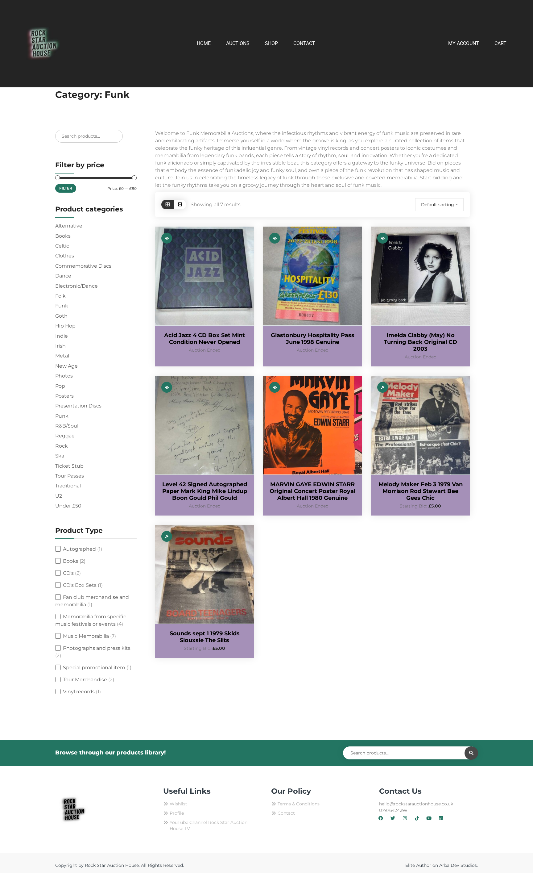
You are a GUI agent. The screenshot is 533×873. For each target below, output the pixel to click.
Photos (64, 376)
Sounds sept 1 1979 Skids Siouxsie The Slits (205, 637)
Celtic (62, 246)
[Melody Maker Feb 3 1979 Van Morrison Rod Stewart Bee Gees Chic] (420, 425)
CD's (68, 573)
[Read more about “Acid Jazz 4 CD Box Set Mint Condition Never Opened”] (166, 238)
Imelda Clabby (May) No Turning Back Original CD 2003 (420, 342)
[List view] (180, 204)
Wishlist (178, 804)
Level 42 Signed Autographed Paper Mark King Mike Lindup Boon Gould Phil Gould (204, 491)
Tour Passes (69, 476)
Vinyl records (79, 692)
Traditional (68, 486)
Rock (61, 446)
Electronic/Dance (76, 286)
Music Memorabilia (86, 636)
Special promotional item (94, 667)
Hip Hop (65, 326)
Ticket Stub (69, 466)
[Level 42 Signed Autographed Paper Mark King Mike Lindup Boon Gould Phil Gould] (204, 425)
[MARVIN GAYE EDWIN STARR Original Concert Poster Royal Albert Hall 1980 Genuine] (312, 425)
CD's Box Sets (80, 585)
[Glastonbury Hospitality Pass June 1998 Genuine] (312, 276)
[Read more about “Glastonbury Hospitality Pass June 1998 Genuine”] (274, 238)
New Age (66, 366)
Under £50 (68, 506)
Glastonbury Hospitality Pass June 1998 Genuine (312, 338)
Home (204, 43)
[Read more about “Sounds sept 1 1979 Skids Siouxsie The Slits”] (166, 536)
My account (463, 43)
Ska (59, 456)
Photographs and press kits (96, 648)
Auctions (238, 43)
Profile (177, 813)
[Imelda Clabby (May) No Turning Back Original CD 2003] (420, 276)
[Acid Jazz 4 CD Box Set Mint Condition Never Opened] (204, 276)
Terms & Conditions (299, 804)
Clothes (64, 256)
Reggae (65, 436)
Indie (61, 336)
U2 (58, 496)
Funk (61, 306)
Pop (60, 386)
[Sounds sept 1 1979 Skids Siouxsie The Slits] (204, 574)
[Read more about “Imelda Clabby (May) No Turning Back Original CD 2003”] (382, 238)
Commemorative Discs (83, 266)
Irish (60, 346)
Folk (60, 296)
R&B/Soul (66, 426)
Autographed (79, 549)
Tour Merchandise (85, 680)
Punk (61, 416)
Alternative (68, 226)
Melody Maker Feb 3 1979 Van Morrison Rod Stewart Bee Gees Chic (420, 491)
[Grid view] (167, 204)
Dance (63, 276)
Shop (271, 43)
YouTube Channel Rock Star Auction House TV (208, 825)
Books (63, 236)
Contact (304, 43)
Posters (64, 396)
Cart (500, 43)
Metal (62, 356)
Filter (65, 188)
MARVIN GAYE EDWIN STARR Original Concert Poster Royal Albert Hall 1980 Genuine (312, 491)
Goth (61, 316)
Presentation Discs (78, 406)
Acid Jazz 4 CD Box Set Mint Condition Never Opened (204, 338)
